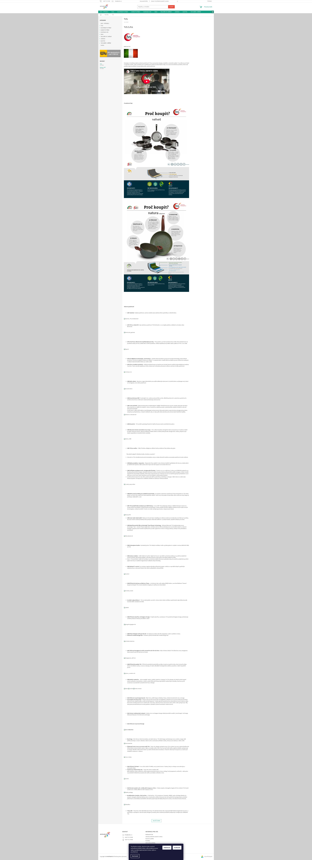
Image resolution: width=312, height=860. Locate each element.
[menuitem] (104, 12)
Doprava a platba (150, 839)
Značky (102, 45)
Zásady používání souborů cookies (160, 1)
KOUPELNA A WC (104, 32)
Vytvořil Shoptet (208, 856)
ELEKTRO (103, 41)
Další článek (156, 820)
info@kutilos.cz (128, 835)
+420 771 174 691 (129, 837)
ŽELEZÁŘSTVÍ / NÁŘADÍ (106, 36)
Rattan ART (103, 67)
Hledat (171, 6)
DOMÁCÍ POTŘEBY (105, 30)
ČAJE (102, 25)
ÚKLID (102, 34)
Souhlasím (177, 848)
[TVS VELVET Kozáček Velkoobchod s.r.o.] (156, 152)
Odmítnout (167, 848)
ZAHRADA (103, 39)
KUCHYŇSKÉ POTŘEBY (106, 28)
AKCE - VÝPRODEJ (105, 23)
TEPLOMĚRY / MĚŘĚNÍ (106, 43)
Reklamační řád (144, 1)
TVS (101, 64)
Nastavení (135, 856)
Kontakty (148, 841)
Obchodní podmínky (150, 843)
